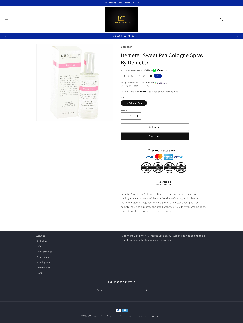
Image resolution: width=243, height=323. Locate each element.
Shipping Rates (43, 262)
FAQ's (39, 272)
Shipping (124, 86)
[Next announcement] (237, 3)
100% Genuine (43, 267)
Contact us (41, 241)
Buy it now (155, 136)
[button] (6, 19)
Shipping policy (156, 316)
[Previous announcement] (6, 3)
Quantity (125, 110)
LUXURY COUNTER (94, 316)
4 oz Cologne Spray (134, 103)
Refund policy (110, 316)
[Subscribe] (145, 290)
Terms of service (44, 251)
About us (40, 235)
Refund (39, 246)
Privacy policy (43, 257)
